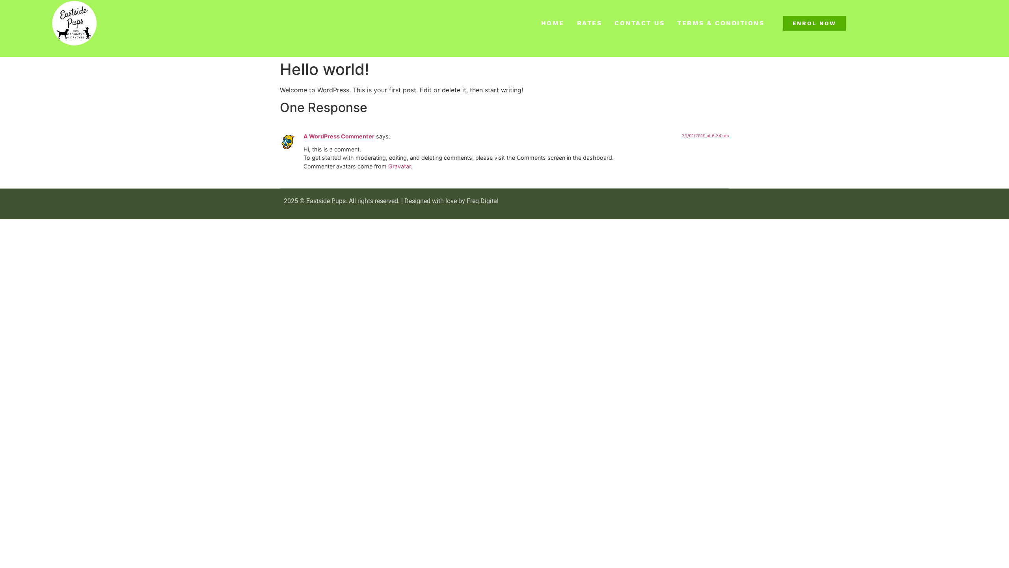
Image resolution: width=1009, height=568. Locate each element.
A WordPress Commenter (338, 136)
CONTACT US (639, 23)
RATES (589, 23)
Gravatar (399, 166)
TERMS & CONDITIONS (720, 23)
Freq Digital (483, 201)
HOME (552, 23)
